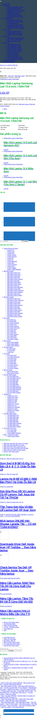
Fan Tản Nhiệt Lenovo (13, 386)
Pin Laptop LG (11, 319)
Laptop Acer (10, 250)
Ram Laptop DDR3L (13, 345)
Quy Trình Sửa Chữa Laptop (12, 644)
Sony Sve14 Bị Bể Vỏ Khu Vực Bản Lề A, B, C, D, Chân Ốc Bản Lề (18, 466)
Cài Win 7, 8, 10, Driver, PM (15, 28)
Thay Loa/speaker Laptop (14, 57)
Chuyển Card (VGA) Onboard (16, 10)
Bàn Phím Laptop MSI (13, 311)
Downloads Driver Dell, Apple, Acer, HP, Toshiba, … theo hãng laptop (18, 547)
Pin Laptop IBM (12, 336)
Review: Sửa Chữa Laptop (11, 451)
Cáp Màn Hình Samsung (14, 423)
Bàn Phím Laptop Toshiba (14, 316)
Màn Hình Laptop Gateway (15, 279)
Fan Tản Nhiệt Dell (12, 381)
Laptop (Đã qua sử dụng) (11, 248)
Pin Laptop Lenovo (12, 334)
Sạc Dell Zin (10, 412)
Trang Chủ (7, 4)
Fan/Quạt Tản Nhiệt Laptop (15, 59)
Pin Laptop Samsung (13, 323)
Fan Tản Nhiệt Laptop (10, 374)
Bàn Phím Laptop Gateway (15, 305)
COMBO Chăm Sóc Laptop (15, 26)
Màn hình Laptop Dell (13, 277)
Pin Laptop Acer (12, 324)
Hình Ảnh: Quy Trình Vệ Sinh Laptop (14, 450)
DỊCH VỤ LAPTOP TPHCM (8, 65)
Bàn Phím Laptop (9, 297)
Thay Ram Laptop (12, 54)
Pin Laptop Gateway (13, 326)
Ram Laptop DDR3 (12, 344)
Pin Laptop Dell (11, 332)
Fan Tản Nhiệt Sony (13, 391)
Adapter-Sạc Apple (12, 397)
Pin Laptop (7, 318)
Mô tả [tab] (5, 109)
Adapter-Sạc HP (12, 402)
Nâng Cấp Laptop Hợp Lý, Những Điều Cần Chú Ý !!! (15, 612)
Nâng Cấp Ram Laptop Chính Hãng (15, 700)
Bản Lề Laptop (8, 370)
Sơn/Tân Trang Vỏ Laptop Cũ (26, 696)
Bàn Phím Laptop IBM (13, 308)
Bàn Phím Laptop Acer (13, 298)
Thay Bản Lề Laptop (13, 55)
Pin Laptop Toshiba (12, 339)
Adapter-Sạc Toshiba (13, 410)
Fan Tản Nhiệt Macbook (14, 387)
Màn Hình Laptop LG (13, 285)
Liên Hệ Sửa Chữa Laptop (11, 645)
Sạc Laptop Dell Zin (18, 707)
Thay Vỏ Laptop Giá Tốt (14, 31)
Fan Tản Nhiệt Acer (12, 376)
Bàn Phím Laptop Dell (13, 303)
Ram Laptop (7, 340)
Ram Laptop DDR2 (12, 342)
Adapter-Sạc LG (12, 405)
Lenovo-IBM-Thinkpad (14, 433)
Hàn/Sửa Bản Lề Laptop (14, 12)
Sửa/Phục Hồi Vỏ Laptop (14, 33)
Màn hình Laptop (20, 76)
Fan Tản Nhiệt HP (12, 383)
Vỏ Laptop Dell (11, 360)
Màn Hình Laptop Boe (13, 276)
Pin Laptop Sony (12, 337)
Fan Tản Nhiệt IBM (12, 384)
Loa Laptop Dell (12, 430)
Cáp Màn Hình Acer (13, 415)
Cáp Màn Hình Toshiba (14, 426)
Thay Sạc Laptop (6, 707)
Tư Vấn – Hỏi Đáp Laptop (11, 627)
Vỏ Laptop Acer (11, 355)
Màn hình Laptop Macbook (15, 287)
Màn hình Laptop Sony (13, 294)
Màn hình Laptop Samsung (15, 292)
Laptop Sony (11, 266)
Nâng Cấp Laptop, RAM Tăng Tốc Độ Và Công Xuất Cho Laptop (17, 586)
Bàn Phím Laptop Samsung (15, 313)
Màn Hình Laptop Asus (14, 274)
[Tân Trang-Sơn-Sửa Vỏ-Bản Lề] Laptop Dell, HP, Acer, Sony (18, 508)
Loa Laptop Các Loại (10, 428)
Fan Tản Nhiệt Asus (13, 379)
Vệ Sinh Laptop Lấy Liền (14, 20)
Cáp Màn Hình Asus (13, 417)
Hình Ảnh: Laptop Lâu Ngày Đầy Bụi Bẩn (16, 448)
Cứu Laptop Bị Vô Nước (14, 15)
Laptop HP (10, 258)
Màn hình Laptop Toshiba (14, 295)
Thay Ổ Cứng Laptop (13, 52)
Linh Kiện (6, 42)
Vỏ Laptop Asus (12, 358)
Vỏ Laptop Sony (12, 366)
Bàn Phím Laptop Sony (14, 315)
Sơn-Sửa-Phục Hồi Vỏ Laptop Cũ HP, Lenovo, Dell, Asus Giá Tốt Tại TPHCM (17, 494)
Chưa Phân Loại (8, 628)
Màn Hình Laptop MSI (13, 289)
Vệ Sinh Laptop (8, 18)
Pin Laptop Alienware (13, 328)
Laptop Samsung (12, 264)
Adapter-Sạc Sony (12, 408)
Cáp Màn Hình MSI (13, 421)
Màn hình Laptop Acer (13, 272)
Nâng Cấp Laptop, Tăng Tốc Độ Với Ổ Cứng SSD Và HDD (16, 600)
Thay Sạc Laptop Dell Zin (14, 51)
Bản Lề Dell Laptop (13, 373)
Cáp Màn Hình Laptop (10, 413)
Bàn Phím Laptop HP (13, 306)
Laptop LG (10, 260)
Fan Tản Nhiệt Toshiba (13, 392)
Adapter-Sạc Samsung (13, 407)
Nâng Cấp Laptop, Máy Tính (15, 38)
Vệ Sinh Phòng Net (12, 23)
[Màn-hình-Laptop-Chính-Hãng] (9, 79)
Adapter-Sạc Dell (12, 400)
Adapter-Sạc (7, 394)
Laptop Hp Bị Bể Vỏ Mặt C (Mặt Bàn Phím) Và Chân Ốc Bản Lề (18, 480)
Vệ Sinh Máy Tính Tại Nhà (15, 21)
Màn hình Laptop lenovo (14, 284)
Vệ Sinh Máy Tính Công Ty (15, 25)
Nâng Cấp (6, 36)
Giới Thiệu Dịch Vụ (9, 637)
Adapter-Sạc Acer (12, 396)
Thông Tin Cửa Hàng (10, 639)
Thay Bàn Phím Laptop (14, 44)
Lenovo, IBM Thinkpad (14, 269)
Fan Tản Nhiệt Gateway (14, 378)
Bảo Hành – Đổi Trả (9, 640)
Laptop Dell (10, 253)
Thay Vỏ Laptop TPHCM (8, 696)
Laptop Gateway (12, 256)
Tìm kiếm (25, 241)
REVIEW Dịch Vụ (9, 62)
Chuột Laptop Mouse (13, 436)
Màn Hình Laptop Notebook (15, 290)
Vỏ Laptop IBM (11, 363)
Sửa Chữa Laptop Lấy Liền (15, 7)
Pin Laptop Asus (12, 329)
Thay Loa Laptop (12, 705)
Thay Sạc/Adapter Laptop (14, 49)
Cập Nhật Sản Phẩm (9, 624)
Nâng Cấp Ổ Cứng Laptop (14, 39)
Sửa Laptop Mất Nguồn (14, 8)
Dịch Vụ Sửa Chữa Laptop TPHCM (11, 683)
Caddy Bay (10, 352)
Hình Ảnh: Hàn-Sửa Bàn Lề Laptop (14, 445)
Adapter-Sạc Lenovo (13, 404)
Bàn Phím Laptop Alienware (15, 300)
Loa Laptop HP (11, 431)
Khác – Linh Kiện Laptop (11, 434)
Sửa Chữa (6, 5)
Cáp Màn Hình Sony (13, 425)
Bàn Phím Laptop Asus (13, 302)
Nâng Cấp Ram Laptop (13, 41)
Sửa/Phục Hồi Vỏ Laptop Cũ (8, 697)
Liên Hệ (4, 92)
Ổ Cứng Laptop (8, 347)
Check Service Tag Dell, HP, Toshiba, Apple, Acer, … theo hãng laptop (16, 570)
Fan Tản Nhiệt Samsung (14, 389)
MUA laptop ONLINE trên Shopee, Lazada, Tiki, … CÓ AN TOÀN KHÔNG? (18, 524)
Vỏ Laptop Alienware (13, 357)
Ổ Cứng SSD (11, 350)
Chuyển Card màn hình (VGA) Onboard (15, 687)
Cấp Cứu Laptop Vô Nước (28, 689)
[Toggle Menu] (0, 1)
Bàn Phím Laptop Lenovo (14, 310)
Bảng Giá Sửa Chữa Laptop (15, 17)
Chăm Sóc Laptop (10, 694)
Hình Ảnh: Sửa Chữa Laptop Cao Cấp (15, 446)
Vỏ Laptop (7, 29)
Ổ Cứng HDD (11, 349)
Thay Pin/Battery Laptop (14, 47)
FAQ (5, 630)
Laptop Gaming (11, 255)
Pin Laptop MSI (11, 321)
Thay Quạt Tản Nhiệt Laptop (27, 705)
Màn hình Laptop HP (13, 281)
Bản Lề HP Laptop (12, 371)
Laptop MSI (10, 263)
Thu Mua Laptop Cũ (9, 60)
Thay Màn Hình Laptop (14, 46)
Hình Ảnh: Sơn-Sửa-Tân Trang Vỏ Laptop (16, 443)
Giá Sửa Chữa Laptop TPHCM (12, 684)
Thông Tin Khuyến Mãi (10, 625)
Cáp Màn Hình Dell (12, 418)
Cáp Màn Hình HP (12, 420)
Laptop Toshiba (11, 268)
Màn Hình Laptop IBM (13, 282)
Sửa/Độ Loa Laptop (13, 13)
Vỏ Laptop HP (11, 362)
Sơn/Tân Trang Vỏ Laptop (14, 34)
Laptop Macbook (12, 261)
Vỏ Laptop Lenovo (12, 365)
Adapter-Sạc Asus (12, 399)
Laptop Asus (10, 251)
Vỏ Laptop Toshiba (12, 368)
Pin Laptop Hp (11, 331)
